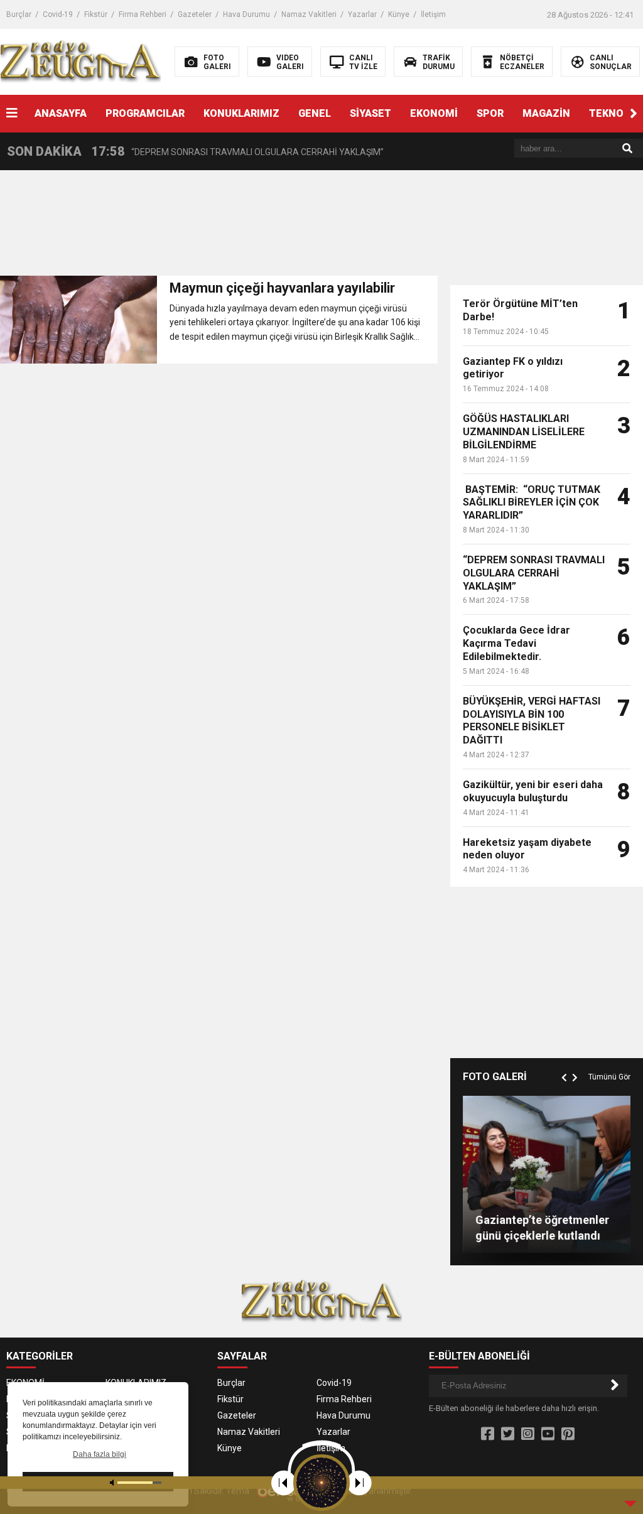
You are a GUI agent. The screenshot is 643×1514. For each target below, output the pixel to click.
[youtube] (547, 1434)
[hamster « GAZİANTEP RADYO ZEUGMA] (81, 61)
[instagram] (527, 1434)
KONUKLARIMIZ (241, 113)
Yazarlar (362, 14)
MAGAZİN (546, 113)
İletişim (433, 14)
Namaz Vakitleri (309, 14)
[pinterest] (568, 1434)
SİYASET (370, 113)
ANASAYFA (61, 113)
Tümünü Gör (609, 1077)
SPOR (490, 113)
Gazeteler (195, 14)
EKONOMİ (434, 113)
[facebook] (487, 1434)
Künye (398, 14)
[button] (633, 113)
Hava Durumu (246, 14)
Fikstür (95, 14)
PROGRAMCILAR (145, 113)
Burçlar (18, 14)
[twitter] (507, 1434)
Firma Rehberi (142, 14)
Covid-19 (58, 14)
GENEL (314, 113)
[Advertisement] (251, 226)
